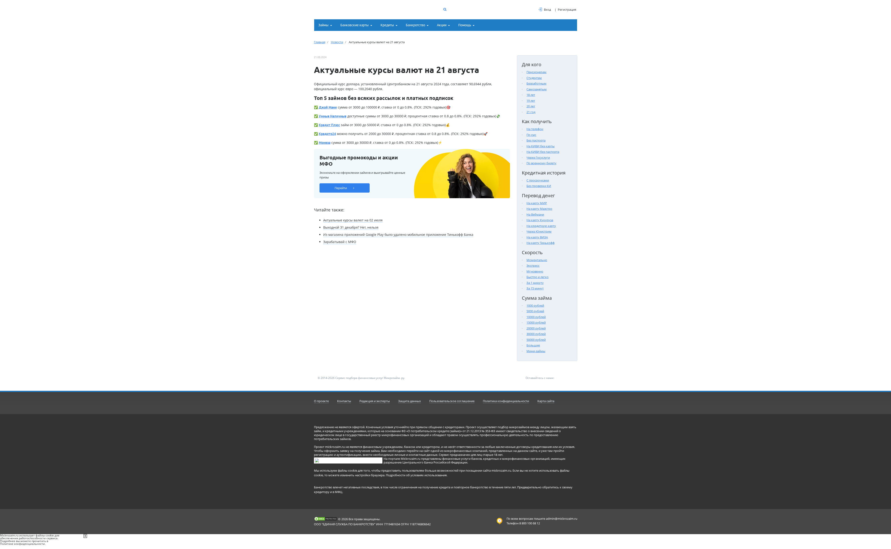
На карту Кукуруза (539, 220)
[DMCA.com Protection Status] (325, 518)
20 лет (530, 106)
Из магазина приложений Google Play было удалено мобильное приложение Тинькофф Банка (398, 234)
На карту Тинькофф (540, 243)
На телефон (534, 129)
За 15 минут (535, 288)
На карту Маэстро (539, 209)
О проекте (321, 401)
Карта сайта (545, 401)
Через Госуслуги (538, 157)
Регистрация (567, 9)
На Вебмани (535, 214)
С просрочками (537, 180)
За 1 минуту (535, 283)
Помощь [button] (464, 25)
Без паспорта (536, 140)
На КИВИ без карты (540, 146)
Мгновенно (534, 271)
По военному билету (541, 163)
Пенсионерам (536, 72)
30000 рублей (536, 334)
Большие (533, 345)
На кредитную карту (541, 226)
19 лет (530, 101)
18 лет (530, 95)
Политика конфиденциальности (506, 401)
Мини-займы (535, 351)
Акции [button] (441, 25)
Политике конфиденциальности (22, 544)
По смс (531, 135)
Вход (547, 9)
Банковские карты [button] (354, 25)
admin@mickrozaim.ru (561, 518)
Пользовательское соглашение (452, 401)
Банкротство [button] (415, 25)
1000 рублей (535, 305)
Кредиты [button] (387, 25)
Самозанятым (536, 89)
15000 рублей (536, 322)
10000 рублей (536, 317)
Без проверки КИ (538, 186)
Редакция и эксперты (374, 401)
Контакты (344, 401)
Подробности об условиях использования (416, 475)
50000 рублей (536, 340)
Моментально (536, 260)
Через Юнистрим (539, 231)
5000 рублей (535, 311)
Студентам (534, 78)
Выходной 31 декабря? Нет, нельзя (350, 227)
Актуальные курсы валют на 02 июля (353, 220)
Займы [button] (323, 25)
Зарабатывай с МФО (339, 242)
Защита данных (409, 401)
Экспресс (532, 265)
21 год (530, 112)
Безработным (536, 83)
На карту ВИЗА (537, 237)
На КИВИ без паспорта (542, 152)
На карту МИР (536, 203)
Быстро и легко (537, 277)
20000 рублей (536, 328)
